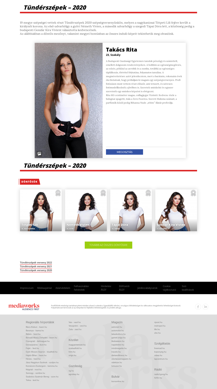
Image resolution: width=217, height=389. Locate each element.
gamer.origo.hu (118, 337)
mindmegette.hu (119, 348)
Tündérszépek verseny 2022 (36, 262)
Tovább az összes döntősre (108, 245)
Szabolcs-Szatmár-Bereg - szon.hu (42, 376)
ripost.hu (158, 322)
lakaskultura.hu (118, 334)
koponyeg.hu (160, 352)
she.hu (157, 333)
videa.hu (158, 355)
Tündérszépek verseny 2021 (36, 266)
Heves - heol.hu (33, 359)
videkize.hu (116, 362)
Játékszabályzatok (147, 288)
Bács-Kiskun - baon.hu (36, 327)
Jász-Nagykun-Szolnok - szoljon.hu (42, 362)
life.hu (157, 329)
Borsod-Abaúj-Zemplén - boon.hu (41, 337)
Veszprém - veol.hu (78, 326)
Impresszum (27, 288)
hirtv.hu (72, 352)
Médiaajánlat (44, 288)
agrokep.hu (74, 374)
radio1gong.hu (161, 374)
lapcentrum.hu (161, 359)
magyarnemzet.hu (77, 344)
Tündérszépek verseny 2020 (36, 270)
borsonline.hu (117, 381)
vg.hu (71, 370)
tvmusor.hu (116, 366)
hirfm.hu (158, 378)
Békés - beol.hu (33, 334)
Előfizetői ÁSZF (124, 288)
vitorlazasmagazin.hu (121, 359)
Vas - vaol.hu (75, 322)
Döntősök (29, 181)
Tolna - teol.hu (32, 380)
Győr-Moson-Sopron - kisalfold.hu (41, 352)
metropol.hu (159, 326)
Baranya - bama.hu (35, 330)
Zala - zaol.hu (75, 329)
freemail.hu (159, 348)
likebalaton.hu (117, 341)
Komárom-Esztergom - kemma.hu (42, 366)
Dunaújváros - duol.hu (36, 344)
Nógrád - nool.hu (34, 369)
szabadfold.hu (75, 348)
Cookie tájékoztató (169, 288)
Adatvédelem (63, 288)
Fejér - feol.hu (32, 348)
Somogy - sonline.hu (35, 373)
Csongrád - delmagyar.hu (38, 341)
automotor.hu (117, 330)
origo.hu (72, 355)
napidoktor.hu (117, 344)
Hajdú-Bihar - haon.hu (36, 355)
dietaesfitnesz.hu (119, 355)
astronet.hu (116, 327)
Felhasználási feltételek (81, 288)
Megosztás (124, 152)
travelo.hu (116, 352)
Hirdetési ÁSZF (106, 288)
